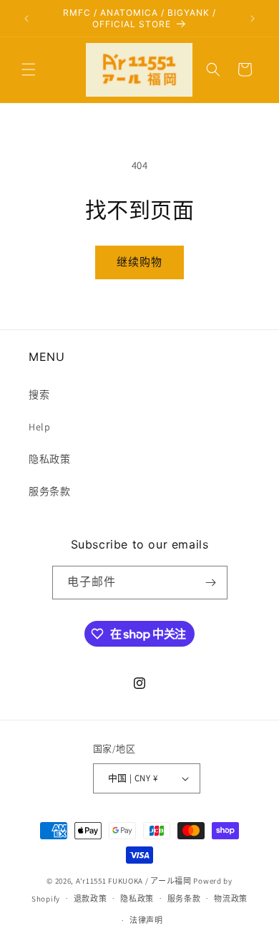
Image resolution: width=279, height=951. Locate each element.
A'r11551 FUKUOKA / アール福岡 (134, 881)
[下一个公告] (252, 18)
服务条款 (49, 491)
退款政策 (90, 899)
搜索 (39, 394)
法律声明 (146, 920)
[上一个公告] (26, 18)
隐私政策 (49, 459)
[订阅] (211, 582)
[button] (28, 69)
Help (39, 426)
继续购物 (139, 262)
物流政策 (231, 899)
